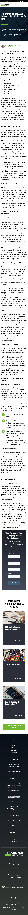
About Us (14, 742)
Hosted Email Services (14, 805)
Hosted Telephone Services (14, 810)
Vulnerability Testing (14, 784)
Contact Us (14, 841)
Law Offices (14, 827)
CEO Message (14, 749)
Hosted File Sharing (14, 803)
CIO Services (14, 770)
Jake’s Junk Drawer (12, 666)
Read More (18, 642)
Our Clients (14, 817)
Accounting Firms (14, 824)
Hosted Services (14, 808)
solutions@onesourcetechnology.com (15, 888)
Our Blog (14, 838)
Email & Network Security (14, 787)
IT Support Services (14, 768)
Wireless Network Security (14, 791)
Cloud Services (14, 799)
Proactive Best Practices (14, 773)
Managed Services (14, 765)
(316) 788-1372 (15, 1)
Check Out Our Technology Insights (14, 728)
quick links (14, 834)
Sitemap (11, 904)
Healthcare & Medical (14, 822)
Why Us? (14, 747)
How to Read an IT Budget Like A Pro (12, 704)
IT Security (14, 780)
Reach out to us (16, 524)
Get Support (14, 843)
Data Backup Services (14, 789)
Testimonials (14, 754)
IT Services (14, 761)
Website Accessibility (16, 906)
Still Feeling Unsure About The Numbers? (13, 629)
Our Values (14, 751)
